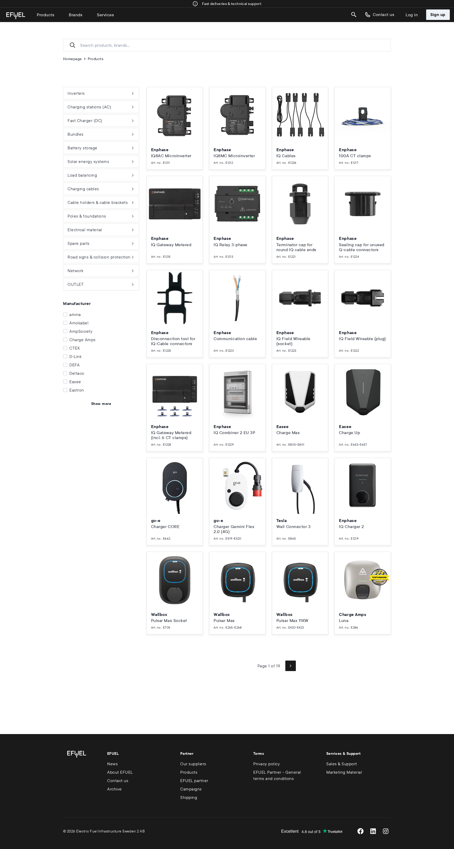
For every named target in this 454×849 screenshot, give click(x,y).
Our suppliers (193, 763)
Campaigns (191, 789)
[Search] (354, 14)
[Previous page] (247, 666)
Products (45, 14)
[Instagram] (385, 831)
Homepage (72, 58)
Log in (412, 14)
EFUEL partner (194, 780)
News (112, 763)
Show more (101, 403)
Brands (75, 14)
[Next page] (290, 666)
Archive (114, 789)
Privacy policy (266, 763)
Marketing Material (344, 772)
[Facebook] (360, 831)
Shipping (188, 797)
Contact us (383, 14)
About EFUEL (120, 772)
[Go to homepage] (15, 15)
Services (105, 14)
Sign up (438, 14)
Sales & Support (341, 763)
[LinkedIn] (373, 831)
